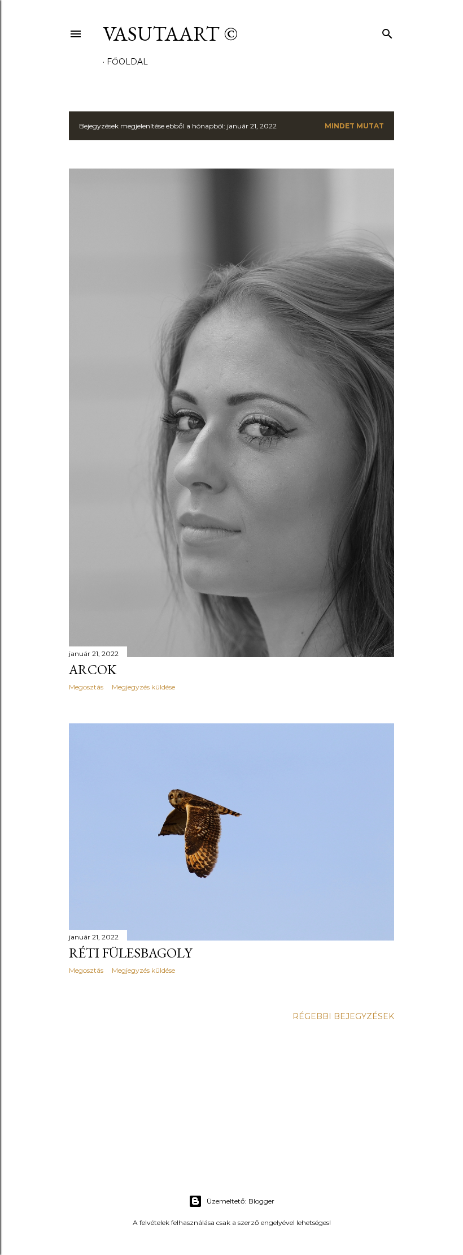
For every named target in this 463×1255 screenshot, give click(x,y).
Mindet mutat (354, 126)
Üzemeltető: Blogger (240, 1201)
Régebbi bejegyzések (343, 1016)
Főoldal (127, 62)
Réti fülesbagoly (130, 952)
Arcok (92, 669)
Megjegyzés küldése (143, 687)
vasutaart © (170, 33)
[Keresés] (387, 31)
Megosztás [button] (86, 687)
